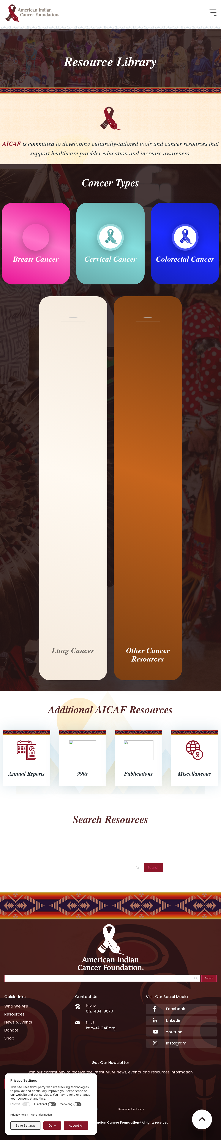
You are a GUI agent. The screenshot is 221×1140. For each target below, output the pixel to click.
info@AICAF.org (100, 1028)
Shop (9, 1038)
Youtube (174, 1032)
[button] (213, 13)
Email (90, 1022)
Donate (11, 1030)
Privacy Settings (131, 1109)
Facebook (175, 1008)
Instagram (176, 1043)
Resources (14, 1014)
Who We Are (16, 1006)
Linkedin (173, 1020)
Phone (91, 1005)
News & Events (18, 1022)
